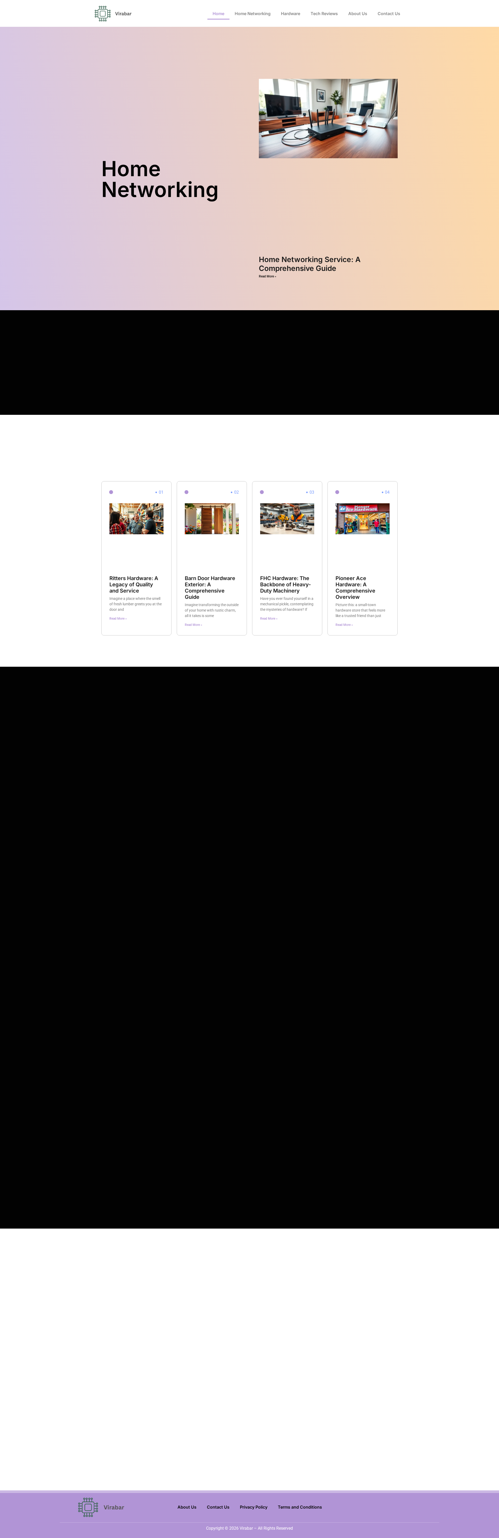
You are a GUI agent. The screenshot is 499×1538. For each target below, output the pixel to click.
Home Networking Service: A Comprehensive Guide (309, 264)
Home (218, 13)
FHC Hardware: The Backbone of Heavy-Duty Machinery (285, 584)
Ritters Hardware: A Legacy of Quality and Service (133, 584)
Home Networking (253, 13)
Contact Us (389, 13)
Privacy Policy (253, 1507)
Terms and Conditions (300, 1507)
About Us (357, 13)
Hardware (290, 13)
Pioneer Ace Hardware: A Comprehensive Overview (355, 587)
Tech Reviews (324, 13)
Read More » (267, 276)
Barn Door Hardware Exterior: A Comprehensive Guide (210, 587)
